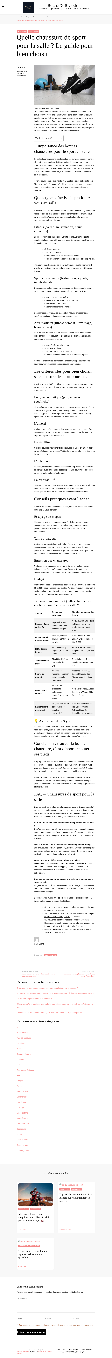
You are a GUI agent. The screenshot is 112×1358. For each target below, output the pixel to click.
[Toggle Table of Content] (58, 138)
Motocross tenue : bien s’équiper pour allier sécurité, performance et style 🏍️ (34, 1217)
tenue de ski (59, 901)
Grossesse (21, 1086)
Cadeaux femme (24, 1054)
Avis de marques (24, 1038)
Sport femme (22, 31)
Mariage (20, 1107)
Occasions (21, 1129)
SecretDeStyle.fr (62, 5)
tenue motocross (41, 901)
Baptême (20, 1043)
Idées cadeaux (23, 1091)
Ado (18, 1027)
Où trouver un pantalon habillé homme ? (66, 920)
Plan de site (78, 1353)
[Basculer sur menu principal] (3, 7)
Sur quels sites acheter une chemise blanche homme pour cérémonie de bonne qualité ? (55, 993)
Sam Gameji (21, 67)
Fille (18, 1075)
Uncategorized (23, 1150)
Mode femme (22, 1118)
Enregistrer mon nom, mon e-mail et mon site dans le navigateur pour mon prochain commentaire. (56, 1325)
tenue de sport (50, 955)
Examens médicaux (25, 1070)
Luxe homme (22, 1102)
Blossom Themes (23, 1352)
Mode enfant (22, 1113)
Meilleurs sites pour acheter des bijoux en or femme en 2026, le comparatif (49, 1013)
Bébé (19, 1049)
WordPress (42, 1352)
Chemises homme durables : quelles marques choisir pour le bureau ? (47, 988)
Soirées (20, 1134)
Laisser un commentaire (24, 74)
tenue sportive (40, 115)
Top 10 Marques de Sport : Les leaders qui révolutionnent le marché (75, 1197)
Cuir (18, 1065)
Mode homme (23, 1124)
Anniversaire (22, 1033)
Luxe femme (22, 1097)
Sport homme (33, 31)
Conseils (20, 1059)
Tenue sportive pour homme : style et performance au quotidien (34, 1254)
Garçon (20, 1081)
